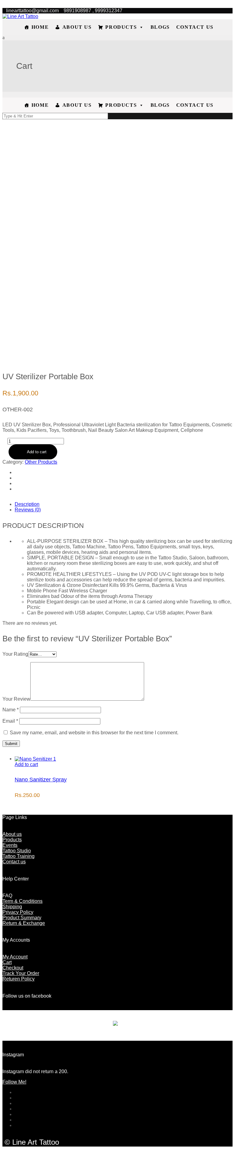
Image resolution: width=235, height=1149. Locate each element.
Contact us (14, 861)
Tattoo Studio (16, 850)
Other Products (41, 462)
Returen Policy (18, 978)
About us (12, 834)
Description (27, 504)
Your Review (16, 699)
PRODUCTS (121, 27)
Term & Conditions (22, 901)
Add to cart (37, 452)
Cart (7, 962)
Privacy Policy (17, 912)
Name (10, 709)
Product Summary (21, 917)
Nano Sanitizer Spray (41, 780)
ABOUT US (77, 27)
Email (10, 721)
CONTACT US (195, 27)
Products (12, 839)
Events (9, 845)
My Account (15, 956)
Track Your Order (20, 973)
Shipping (12, 906)
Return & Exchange (23, 923)
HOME (40, 27)
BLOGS (160, 27)
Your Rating (15, 654)
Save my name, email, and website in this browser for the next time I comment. (94, 732)
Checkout (12, 967)
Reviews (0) (28, 509)
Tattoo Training (18, 856)
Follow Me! (14, 1081)
